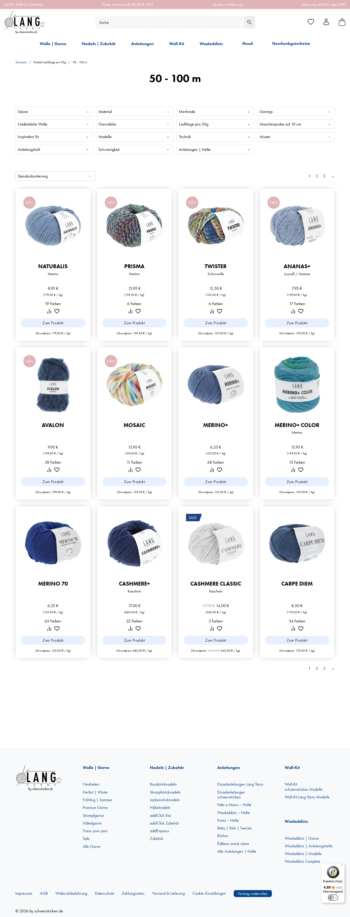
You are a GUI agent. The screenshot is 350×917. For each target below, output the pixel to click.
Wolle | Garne (53, 43)
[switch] (333, 897)
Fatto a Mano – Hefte (234, 804)
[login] (326, 22)
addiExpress (159, 830)
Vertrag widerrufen (253, 893)
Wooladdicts (211, 43)
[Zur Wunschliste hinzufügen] (57, 311)
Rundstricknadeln (163, 784)
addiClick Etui (160, 815)
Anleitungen (142, 43)
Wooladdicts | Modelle (303, 853)
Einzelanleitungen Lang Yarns (240, 784)
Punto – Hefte (228, 820)
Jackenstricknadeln (165, 799)
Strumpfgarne (93, 815)
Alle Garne (91, 846)
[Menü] (342, 866)
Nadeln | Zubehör (99, 43)
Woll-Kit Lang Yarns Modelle (307, 797)
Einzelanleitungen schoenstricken (231, 794)
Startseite (21, 62)
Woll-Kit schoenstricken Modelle (304, 786)
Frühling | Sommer (97, 799)
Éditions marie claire (233, 843)
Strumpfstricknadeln (165, 792)
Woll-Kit (176, 43)
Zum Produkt (53, 322)
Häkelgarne (92, 823)
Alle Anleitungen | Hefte (236, 851)
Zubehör (156, 838)
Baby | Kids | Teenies (234, 828)
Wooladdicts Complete (302, 861)
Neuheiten (91, 784)
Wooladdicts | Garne (302, 838)
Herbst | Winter (95, 792)
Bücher (222, 835)
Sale (86, 838)
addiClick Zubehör (164, 823)
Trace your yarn (95, 830)
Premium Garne (95, 807)
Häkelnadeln (160, 807)
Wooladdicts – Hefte (233, 812)
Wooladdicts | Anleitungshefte (309, 845)
